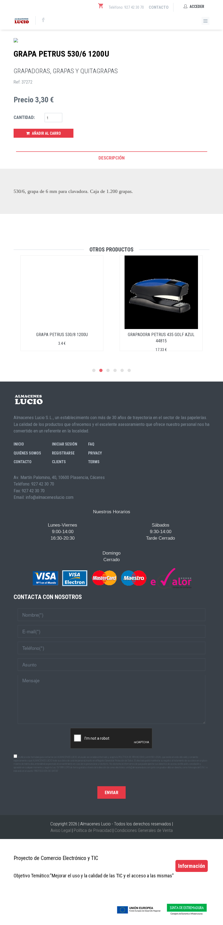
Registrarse (63, 453)
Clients (59, 462)
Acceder (196, 6)
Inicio (19, 444)
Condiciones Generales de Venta (143, 830)
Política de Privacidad (93, 830)
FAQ (91, 444)
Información (191, 866)
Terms (94, 462)
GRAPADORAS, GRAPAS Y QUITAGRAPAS (66, 71)
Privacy (95, 453)
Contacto (159, 7)
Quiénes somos (27, 453)
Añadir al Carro (46, 133)
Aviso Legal (61, 830)
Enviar (111, 792)
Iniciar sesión (64, 444)
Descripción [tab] (111, 158)
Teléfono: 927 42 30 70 (126, 7)
